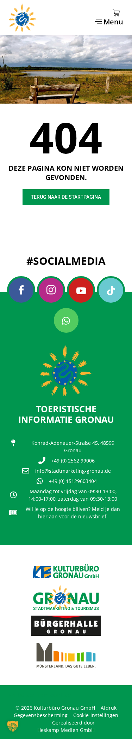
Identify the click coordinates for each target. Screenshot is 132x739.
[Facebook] (21, 290)
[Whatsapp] (66, 320)
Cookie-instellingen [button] (95, 715)
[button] (12, 726)
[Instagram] (51, 290)
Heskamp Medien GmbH (66, 730)
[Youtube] (81, 290)
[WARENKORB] (116, 13)
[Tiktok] (111, 290)
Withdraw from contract (41, 694)
